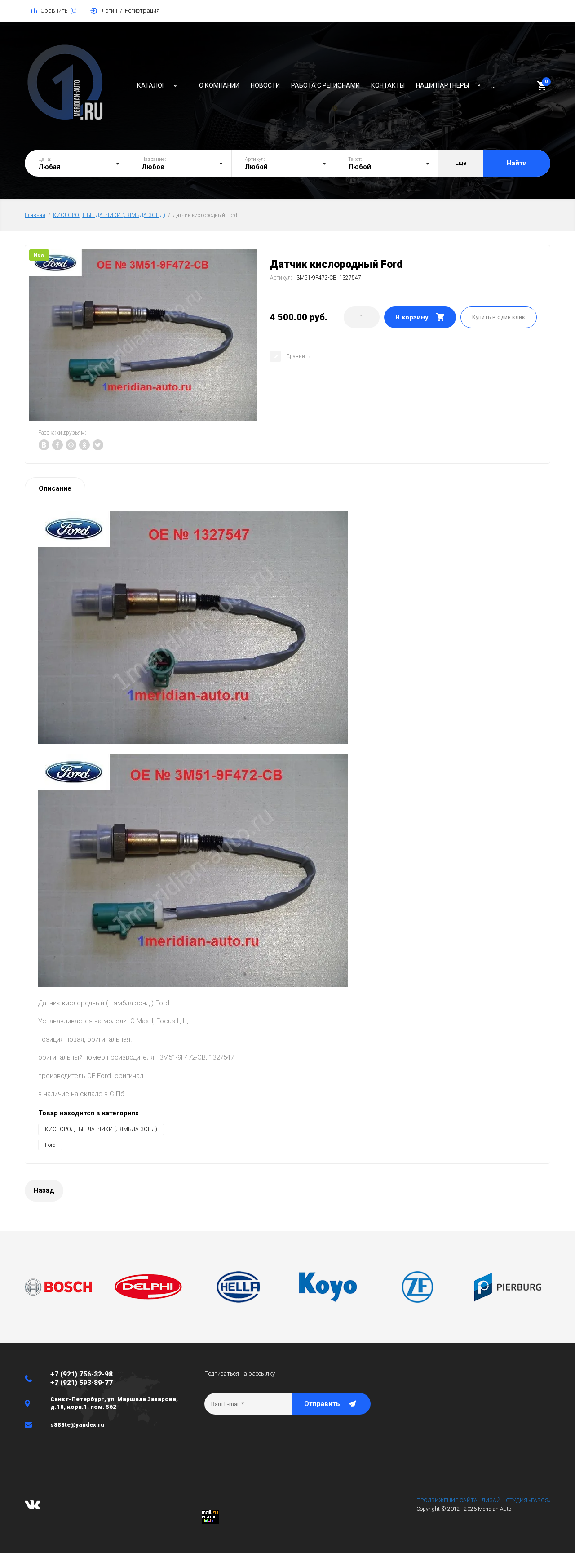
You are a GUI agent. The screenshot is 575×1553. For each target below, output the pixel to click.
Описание (55, 488)
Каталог (151, 85)
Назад (44, 1190)
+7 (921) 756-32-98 (81, 1374)
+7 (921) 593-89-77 (81, 1383)
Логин (109, 10)
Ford (50, 1145)
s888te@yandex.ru (77, 1424)
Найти (517, 163)
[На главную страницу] (76, 83)
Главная (35, 215)
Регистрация (142, 10)
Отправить (322, 1404)
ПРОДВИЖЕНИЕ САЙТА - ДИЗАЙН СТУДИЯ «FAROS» (483, 1500)
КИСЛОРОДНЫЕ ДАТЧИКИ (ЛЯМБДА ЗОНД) (109, 215)
